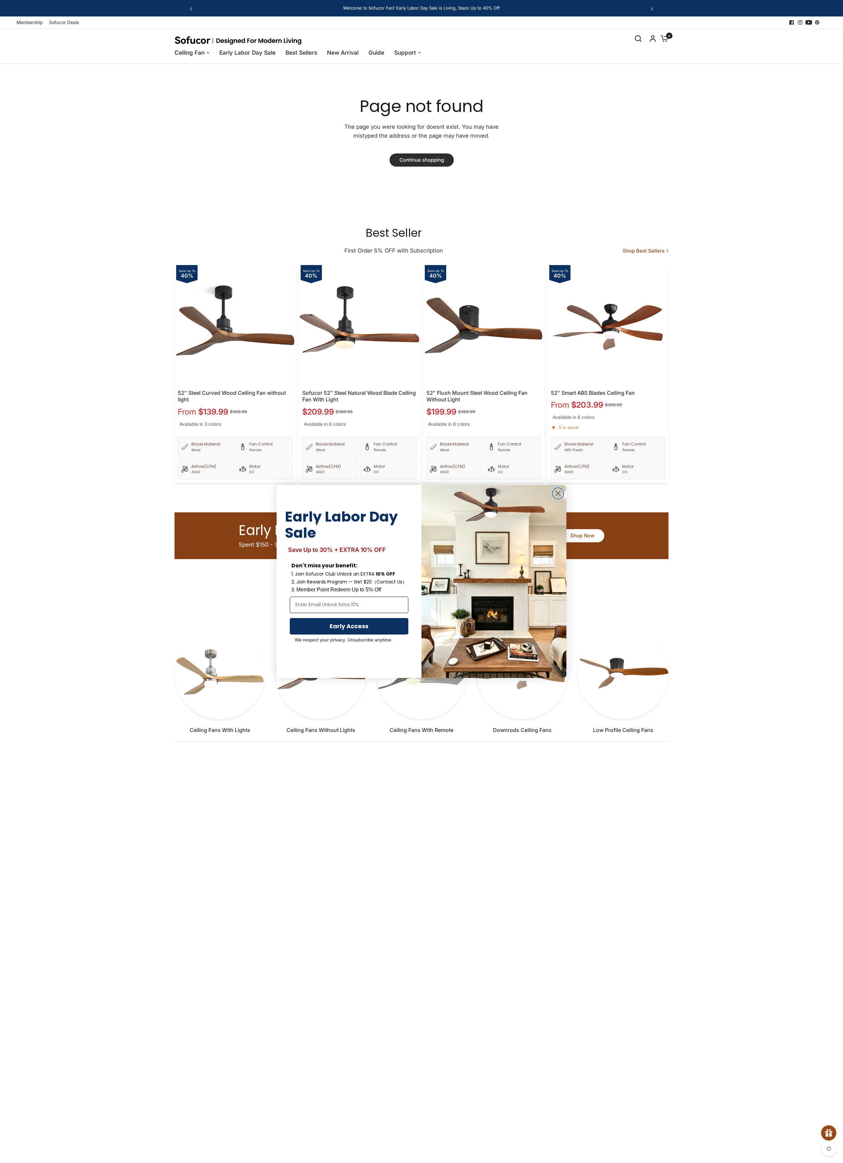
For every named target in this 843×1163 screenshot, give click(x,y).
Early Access (349, 626)
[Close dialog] (558, 493)
